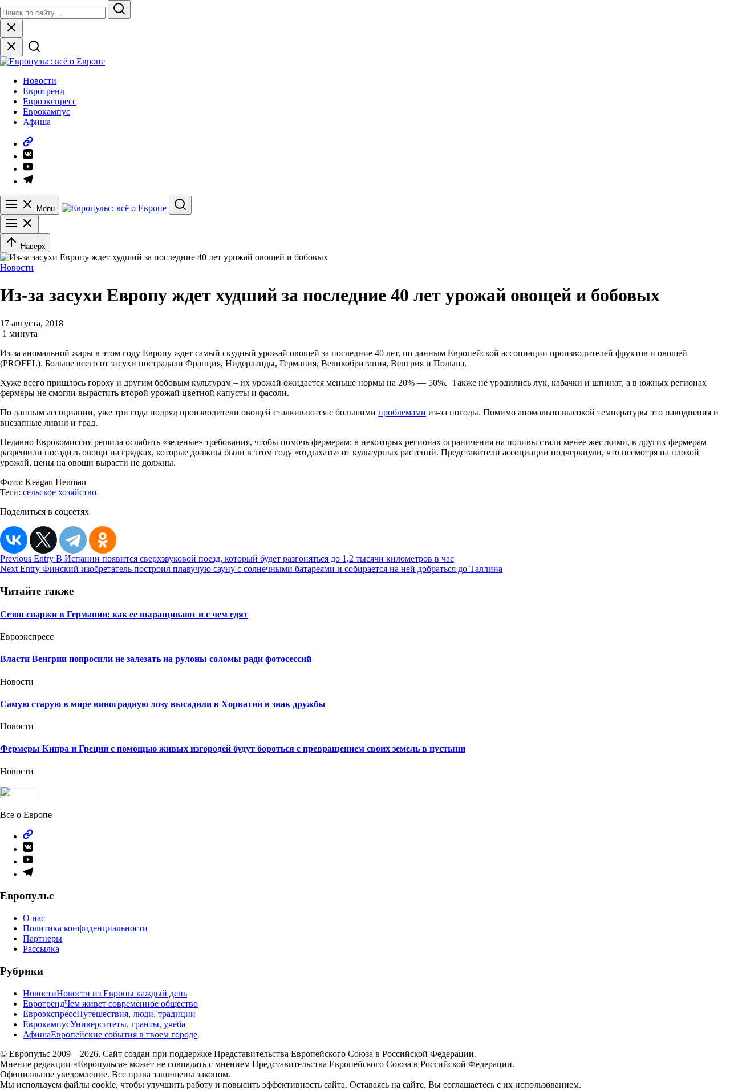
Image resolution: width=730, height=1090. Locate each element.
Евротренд (43, 91)
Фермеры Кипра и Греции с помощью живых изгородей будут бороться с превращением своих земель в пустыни (232, 748)
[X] (43, 540)
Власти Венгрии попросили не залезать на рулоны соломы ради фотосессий (155, 659)
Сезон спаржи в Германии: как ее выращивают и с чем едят (124, 614)
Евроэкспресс (49, 101)
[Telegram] (73, 540)
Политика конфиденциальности (85, 928)
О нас (34, 918)
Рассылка (41, 949)
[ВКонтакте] (13, 540)
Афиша (37, 122)
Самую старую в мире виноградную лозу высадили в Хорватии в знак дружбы (163, 704)
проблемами (402, 412)
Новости (39, 81)
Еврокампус (46, 111)
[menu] (19, 224)
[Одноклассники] (102, 540)
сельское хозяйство (59, 492)
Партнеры (42, 938)
